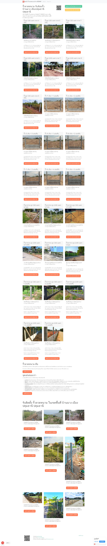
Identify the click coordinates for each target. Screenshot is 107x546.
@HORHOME (39, 536)
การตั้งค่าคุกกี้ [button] (96, 541)
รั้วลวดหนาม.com (50, 539)
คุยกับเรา (44, 1)
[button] (59, 7)
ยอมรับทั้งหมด (102, 541)
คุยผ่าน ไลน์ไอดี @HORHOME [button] (73, 6)
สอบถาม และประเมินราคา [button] (31, 52)
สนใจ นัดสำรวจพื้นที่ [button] (30, 428)
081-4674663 (41, 537)
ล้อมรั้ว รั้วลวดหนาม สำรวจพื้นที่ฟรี (32, 1)
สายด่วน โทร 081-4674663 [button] (72, 10)
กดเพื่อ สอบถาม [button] (27, 371)
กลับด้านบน (81, 535)
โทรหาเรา (49, 1)
